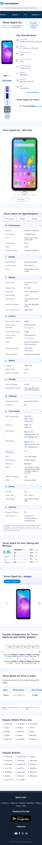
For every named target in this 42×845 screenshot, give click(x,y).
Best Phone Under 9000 (34, 735)
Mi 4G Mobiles (33, 728)
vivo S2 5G (22, 757)
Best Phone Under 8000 (9, 739)
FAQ (24, 806)
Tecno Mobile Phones (14, 707)
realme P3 (21, 764)
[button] (2, 8)
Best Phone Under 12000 (22, 731)
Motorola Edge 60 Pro (21, 776)
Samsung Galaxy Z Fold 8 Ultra (9, 760)
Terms (18, 806)
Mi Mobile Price (21, 724)
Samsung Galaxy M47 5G (22, 772)
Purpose (22, 803)
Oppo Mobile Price (7, 728)
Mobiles (3, 15)
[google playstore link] (21, 821)
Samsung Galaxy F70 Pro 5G (34, 760)
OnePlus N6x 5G (33, 764)
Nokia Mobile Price (32, 731)
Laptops (15, 15)
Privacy (38, 803)
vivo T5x (21, 768)
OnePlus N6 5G (34, 768)
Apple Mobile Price (7, 735)
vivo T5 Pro (9, 780)
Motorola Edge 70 (33, 772)
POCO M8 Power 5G (9, 772)
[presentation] (7, 603)
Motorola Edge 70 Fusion (21, 760)
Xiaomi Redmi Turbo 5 (8, 776)
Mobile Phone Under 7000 (22, 735)
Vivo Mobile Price (34, 724)
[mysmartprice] (9, 4)
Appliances (36, 15)
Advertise (30, 803)
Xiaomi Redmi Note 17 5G (34, 757)
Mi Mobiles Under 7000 (22, 739)
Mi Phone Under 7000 (34, 739)
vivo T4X (8, 768)
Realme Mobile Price (20, 728)
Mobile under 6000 (9, 731)
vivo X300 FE (21, 780)
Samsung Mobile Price (8, 724)
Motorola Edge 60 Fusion (33, 776)
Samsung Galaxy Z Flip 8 (8, 764)
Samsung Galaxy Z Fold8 (8, 757)
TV (25, 15)
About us (14, 803)
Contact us (5, 803)
